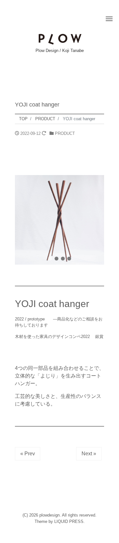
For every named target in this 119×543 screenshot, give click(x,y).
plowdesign (49, 515)
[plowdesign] (59, 38)
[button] (50, 258)
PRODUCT (65, 133)
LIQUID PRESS (68, 521)
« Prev (27, 453)
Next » (89, 453)
